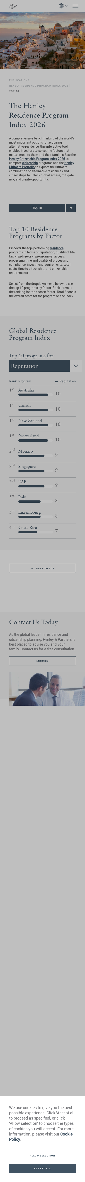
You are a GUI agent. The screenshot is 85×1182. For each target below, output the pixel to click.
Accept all (42, 1168)
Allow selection (42, 1155)
